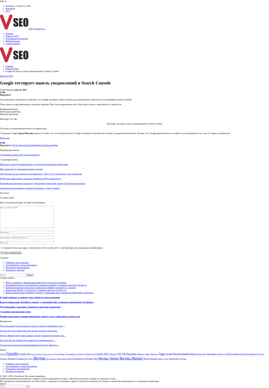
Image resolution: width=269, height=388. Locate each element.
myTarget (80, 354)
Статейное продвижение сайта (15, 312)
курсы (166, 359)
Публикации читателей (17, 38)
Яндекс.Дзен (92, 358)
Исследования (181, 353)
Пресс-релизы (233, 354)
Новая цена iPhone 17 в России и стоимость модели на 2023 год (36, 290)
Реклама (12, 358)
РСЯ (257, 354)
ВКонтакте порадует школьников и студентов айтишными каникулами (34, 164)
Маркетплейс (201, 354)
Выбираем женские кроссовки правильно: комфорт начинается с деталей (41, 287)
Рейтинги (3, 359)
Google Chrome (59, 354)
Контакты (10, 8)
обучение (182, 359)
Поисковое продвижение (18, 267)
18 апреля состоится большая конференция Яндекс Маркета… (29, 345)
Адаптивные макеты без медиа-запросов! (20, 155)
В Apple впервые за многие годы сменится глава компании (30, 297)
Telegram (113, 354)
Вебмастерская (13, 41)
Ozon (94, 354)
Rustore (100, 354)
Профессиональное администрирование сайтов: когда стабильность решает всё (40, 316)
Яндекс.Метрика (151, 359)
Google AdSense (36, 354)
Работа (262, 354)
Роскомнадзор (22, 359)
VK (119, 353)
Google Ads (24, 354)
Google (12, 353)
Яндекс (39, 358)
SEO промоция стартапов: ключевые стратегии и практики (30, 307)
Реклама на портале (15, 270)
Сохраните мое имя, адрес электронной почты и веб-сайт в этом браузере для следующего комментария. (53, 248)
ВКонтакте (154, 354)
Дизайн (169, 354)
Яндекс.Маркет (131, 358)
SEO (8, 11)
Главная (9, 33)
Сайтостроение (13, 43)
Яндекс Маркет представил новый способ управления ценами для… (33, 335)
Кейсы (193, 354)
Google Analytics (47, 354)
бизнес (160, 359)
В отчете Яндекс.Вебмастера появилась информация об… (27, 340)
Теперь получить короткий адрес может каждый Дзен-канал (28, 331)
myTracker (87, 354)
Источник (5, 138)
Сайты (31, 359)
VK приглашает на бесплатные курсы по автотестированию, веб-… (32, 326)
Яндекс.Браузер (62, 359)
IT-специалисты (70, 354)
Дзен (162, 353)
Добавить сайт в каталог (17, 262)
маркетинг (173, 358)
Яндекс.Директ (108, 358)
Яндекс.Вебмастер (76, 359)
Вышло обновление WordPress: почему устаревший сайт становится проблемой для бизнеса (50, 293)
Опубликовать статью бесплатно (21, 265)
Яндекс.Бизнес (51, 359)
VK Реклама (129, 353)
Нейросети (221, 354)
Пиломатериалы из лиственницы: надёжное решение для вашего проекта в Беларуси (46, 285)
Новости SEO (12, 36)
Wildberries (141, 354)
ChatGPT (3, 354)
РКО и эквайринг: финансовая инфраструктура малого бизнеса (36, 282)
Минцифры (212, 354)
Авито (147, 354)
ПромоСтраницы (248, 354)
